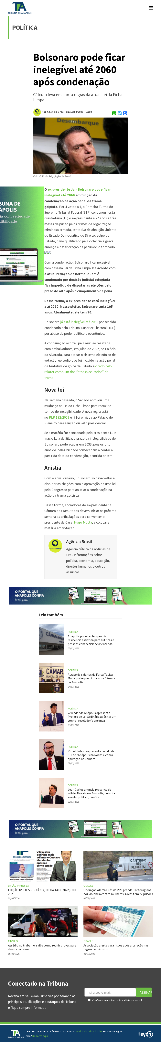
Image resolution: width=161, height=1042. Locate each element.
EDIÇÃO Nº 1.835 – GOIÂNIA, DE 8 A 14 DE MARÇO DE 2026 (42, 892)
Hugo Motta (83, 522)
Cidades (88, 885)
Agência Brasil (79, 541)
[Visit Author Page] (55, 545)
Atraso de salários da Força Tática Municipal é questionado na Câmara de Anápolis (91, 678)
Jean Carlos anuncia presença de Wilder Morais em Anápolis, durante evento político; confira (91, 793)
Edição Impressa (18, 885)
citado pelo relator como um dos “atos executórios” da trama (78, 372)
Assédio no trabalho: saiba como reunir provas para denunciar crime (42, 947)
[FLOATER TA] (80, 603)
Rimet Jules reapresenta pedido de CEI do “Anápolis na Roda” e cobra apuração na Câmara (91, 755)
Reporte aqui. (40, 1036)
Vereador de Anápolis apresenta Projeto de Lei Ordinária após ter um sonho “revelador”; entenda (92, 716)
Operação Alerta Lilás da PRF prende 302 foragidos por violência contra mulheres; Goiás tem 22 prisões (118, 892)
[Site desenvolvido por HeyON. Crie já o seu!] (145, 1036)
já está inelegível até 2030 (78, 322)
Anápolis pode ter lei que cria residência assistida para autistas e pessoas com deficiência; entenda (91, 640)
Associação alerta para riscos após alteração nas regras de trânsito (115, 947)
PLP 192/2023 (59, 417)
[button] (151, 7)
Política (73, 632)
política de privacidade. (88, 1031)
